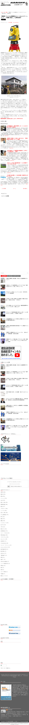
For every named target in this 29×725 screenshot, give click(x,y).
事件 (2, 567)
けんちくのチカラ (4, 547)
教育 (2, 506)
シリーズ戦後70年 (4, 563)
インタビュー (3, 522)
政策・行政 (3, 502)
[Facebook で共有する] (5, 121)
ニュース (2, 510)
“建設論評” (3, 555)
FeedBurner (16, 486)
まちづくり (3, 539)
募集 (2, 518)
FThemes (6, 723)
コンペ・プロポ (4, 533)
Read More (6, 135)
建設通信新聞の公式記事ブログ (14, 721)
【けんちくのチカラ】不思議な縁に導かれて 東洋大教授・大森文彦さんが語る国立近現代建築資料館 (17, 399)
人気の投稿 (4, 275)
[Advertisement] (15, 8)
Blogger (14, 676)
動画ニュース (3, 575)
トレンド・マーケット (5, 545)
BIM (4, 12)
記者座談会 (3, 531)
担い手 (2, 524)
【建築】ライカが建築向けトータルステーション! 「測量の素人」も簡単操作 (14, 16)
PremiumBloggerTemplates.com (23, 723)
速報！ (2, 559)
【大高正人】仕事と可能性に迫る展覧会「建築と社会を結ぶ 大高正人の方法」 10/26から (17, 299)
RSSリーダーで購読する (5, 668)
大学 (2, 526)
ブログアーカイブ (16, 275)
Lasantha (15, 723)
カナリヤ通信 (3, 571)
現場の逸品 (3, 535)
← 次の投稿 (3, 188)
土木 (2, 500)
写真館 (2, 573)
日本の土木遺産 (4, 561)
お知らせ (2, 553)
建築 (7, 12)
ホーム (14, 188)
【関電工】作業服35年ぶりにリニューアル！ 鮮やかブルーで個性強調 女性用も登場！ (17, 333)
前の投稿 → (25, 188)
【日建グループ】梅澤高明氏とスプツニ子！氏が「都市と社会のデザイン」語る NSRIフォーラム (17, 286)
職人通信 (2, 551)
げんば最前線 (3, 514)
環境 (2, 557)
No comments (15, 22)
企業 (2, 492)
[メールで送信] (1, 121)
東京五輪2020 (3, 549)
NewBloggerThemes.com (15, 724)
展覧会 (2, 565)
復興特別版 (3, 504)
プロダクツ (3, 508)
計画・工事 (3, 512)
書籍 (2, 520)
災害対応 (2, 541)
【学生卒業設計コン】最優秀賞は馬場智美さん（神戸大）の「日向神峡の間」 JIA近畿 (17, 151)
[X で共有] (4, 121)
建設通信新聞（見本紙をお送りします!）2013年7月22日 (12, 118)
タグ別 (9, 275)
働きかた (2, 528)
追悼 (2, 569)
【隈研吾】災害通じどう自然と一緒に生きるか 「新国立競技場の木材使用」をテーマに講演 (17, 139)
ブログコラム (3, 537)
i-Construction (3, 543)
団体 (2, 496)
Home (2, 12)
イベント (2, 498)
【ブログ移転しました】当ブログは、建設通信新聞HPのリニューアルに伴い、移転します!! (17, 306)
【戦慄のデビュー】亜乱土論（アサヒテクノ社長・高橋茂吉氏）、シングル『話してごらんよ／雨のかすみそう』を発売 (17, 340)
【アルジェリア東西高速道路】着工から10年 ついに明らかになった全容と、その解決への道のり (17, 313)
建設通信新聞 (10, 709)
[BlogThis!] (2, 121)
